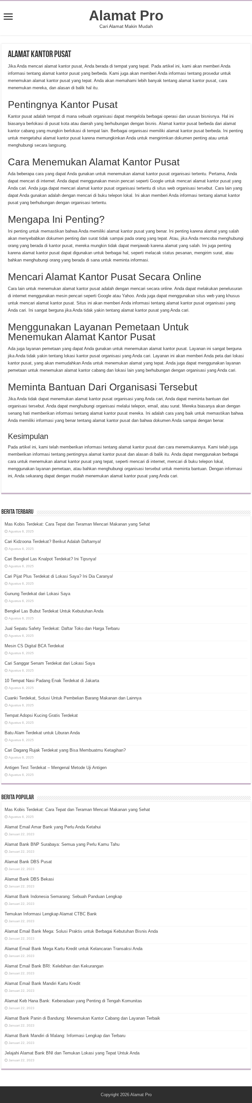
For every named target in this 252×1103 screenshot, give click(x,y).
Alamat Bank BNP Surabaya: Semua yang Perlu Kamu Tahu (62, 844)
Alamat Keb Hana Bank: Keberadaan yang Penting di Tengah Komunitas (73, 1000)
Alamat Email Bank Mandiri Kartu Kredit (42, 983)
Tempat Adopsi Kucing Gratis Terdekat (41, 715)
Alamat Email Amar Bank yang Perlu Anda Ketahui (53, 826)
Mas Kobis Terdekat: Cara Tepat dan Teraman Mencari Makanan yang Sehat (77, 524)
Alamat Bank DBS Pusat (28, 861)
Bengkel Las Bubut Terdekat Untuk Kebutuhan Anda (54, 611)
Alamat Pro (126, 15)
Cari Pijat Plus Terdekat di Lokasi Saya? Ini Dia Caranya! (59, 576)
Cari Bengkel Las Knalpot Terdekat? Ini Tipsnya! (50, 558)
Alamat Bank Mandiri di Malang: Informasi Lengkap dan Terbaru (65, 1035)
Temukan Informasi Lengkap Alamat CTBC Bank (51, 913)
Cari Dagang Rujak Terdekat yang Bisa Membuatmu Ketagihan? (65, 750)
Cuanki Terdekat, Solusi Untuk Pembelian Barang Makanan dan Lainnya (73, 698)
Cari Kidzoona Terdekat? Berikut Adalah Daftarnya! (53, 541)
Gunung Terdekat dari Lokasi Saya (37, 593)
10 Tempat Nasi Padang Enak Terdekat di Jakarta (52, 680)
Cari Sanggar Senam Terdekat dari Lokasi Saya (50, 663)
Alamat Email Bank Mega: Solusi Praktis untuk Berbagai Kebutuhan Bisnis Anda (81, 931)
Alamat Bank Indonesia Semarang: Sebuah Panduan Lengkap (63, 896)
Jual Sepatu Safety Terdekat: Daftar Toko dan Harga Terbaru (62, 628)
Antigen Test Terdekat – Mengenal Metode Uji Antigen (56, 767)
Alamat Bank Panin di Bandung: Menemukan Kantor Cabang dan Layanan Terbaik (82, 1018)
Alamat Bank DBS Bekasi (29, 879)
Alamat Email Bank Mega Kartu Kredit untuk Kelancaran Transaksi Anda (73, 948)
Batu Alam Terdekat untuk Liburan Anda (42, 732)
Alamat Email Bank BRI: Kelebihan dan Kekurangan (54, 966)
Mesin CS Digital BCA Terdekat (34, 645)
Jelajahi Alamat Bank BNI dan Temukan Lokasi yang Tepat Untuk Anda (72, 1053)
